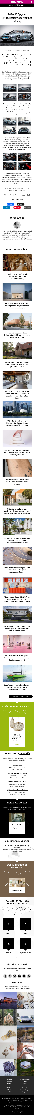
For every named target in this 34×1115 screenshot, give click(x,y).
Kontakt (9, 1080)
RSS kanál (9, 1088)
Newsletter (9, 1092)
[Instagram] (10, 976)
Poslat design (24, 1090)
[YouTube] (24, 976)
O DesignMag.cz (25, 1080)
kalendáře (24, 753)
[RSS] (29, 976)
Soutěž (24, 1088)
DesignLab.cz (21, 1112)
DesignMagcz (9, 988)
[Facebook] (5, 976)
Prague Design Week (17, 903)
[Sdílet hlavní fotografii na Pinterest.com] (17, 207)
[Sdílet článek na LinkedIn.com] (6, 207)
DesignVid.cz (8, 188)
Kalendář (9, 1090)
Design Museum (21, 841)
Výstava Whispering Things (17, 782)
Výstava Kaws (17, 765)
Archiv (24, 1083)
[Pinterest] (19, 976)
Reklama (9, 1082)
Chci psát (9, 1083)
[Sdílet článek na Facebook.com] (10, 204)
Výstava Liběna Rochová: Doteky (17, 790)
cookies (10, 1107)
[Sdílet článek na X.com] (20, 204)
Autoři (25, 1082)
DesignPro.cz (17, 867)
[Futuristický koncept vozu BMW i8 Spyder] (17, 35)
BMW (28, 195)
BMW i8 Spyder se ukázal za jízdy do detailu (19, 189)
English (24, 1092)
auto (23, 195)
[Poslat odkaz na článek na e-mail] (27, 207)
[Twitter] (15, 976)
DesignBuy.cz (25, 706)
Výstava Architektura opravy (17, 773)
